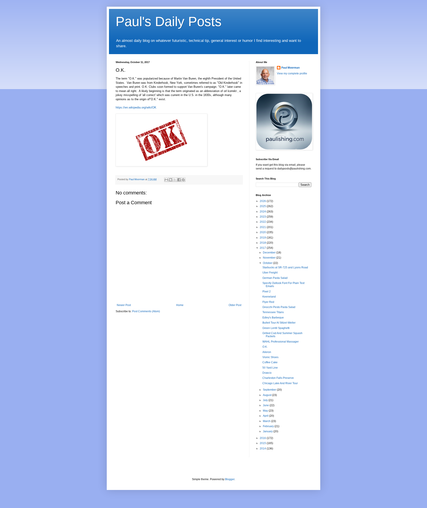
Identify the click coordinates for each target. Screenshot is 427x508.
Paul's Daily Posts (169, 21)
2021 (263, 227)
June (266, 405)
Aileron (266, 352)
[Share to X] (175, 179)
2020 (263, 232)
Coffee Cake (270, 362)
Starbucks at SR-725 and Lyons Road (285, 267)
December (269, 252)
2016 (263, 438)
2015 (263, 443)
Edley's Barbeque (273, 317)
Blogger (229, 479)
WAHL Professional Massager (280, 341)
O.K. (265, 346)
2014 (263, 448)
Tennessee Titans (273, 312)
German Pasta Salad (275, 278)
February (268, 426)
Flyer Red (268, 302)
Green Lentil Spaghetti (276, 328)
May (266, 410)
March (267, 421)
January (268, 431)
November (269, 257)
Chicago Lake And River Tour (280, 383)
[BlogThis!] (170, 179)
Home (179, 305)
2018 (263, 242)
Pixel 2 (266, 291)
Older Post (235, 305)
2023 (263, 216)
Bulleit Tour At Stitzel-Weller (279, 322)
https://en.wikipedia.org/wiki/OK (136, 107)
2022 (263, 221)
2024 (263, 211)
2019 (263, 237)
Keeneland (269, 296)
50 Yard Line (270, 367)
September (270, 389)
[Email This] (166, 179)
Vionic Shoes (270, 357)
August (267, 395)
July (265, 400)
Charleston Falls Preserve (278, 377)
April (266, 415)
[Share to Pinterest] (183, 179)
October (268, 263)
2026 (263, 201)
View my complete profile (292, 73)
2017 (263, 247)
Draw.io (267, 372)
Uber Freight (270, 272)
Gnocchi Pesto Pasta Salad (278, 307)
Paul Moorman (290, 67)
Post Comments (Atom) (146, 311)
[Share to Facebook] (179, 179)
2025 (263, 206)
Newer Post (124, 305)
